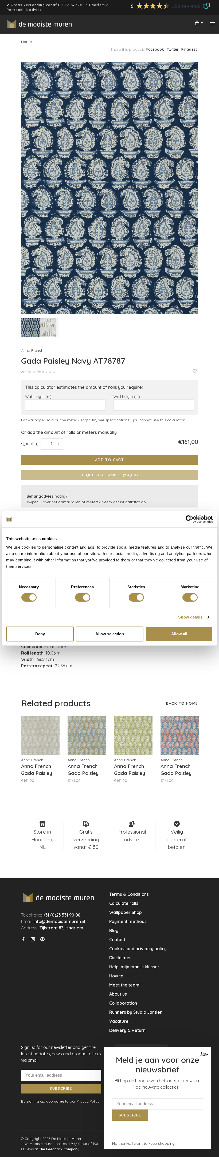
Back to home (182, 703)
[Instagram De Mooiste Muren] (33, 939)
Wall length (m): (38, 396)
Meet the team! (124, 985)
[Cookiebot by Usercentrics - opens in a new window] (189, 519)
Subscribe (61, 1088)
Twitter (173, 49)
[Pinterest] (42, 939)
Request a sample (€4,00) (109, 475)
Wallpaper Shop (125, 912)
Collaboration (123, 1003)
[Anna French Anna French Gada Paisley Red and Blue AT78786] (180, 735)
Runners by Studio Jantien (135, 1012)
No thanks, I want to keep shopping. (143, 1143)
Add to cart (109, 459)
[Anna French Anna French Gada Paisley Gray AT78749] (40, 735)
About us (118, 994)
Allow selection (109, 634)
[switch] (82, 597)
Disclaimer (120, 957)
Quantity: (30, 443)
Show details (190, 617)
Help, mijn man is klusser (134, 966)
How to (116, 975)
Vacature (118, 1021)
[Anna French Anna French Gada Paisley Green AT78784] (133, 735)
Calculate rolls (123, 903)
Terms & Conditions (129, 894)
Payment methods (128, 921)
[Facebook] (23, 939)
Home (26, 41)
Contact (117, 939)
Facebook (155, 49)
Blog (114, 930)
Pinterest (189, 49)
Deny (40, 634)
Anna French (32, 350)
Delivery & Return (127, 1030)
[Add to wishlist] (195, 371)
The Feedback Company (59, 1149)
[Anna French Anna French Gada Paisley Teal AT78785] (87, 735)
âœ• (203, 1054)
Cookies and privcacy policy (138, 948)
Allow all (179, 634)
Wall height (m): (127, 396)
